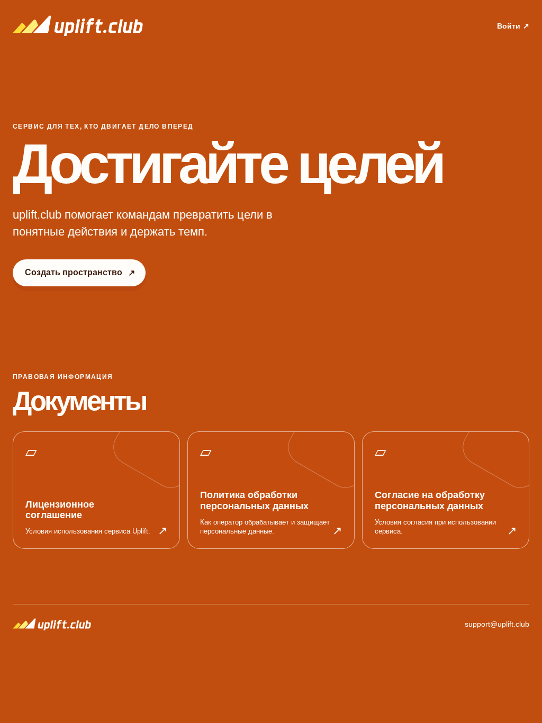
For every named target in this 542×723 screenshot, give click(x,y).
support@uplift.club (497, 624)
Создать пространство (80, 272)
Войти (513, 26)
